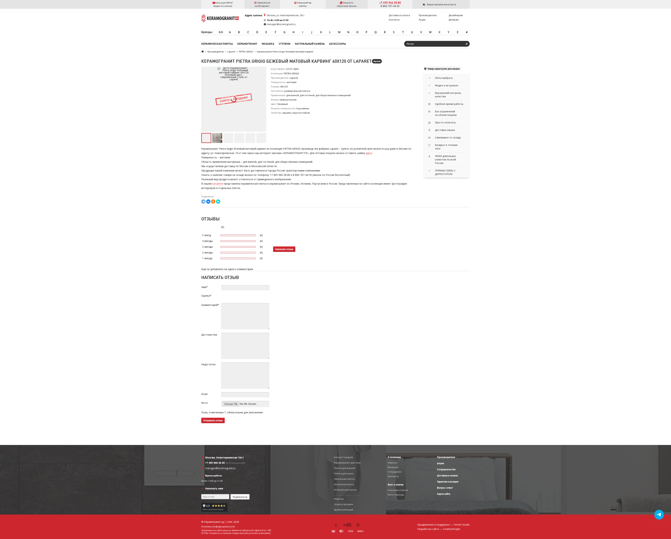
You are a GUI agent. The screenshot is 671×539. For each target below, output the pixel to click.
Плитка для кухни (343, 473)
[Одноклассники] (213, 201)
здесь (369, 153)
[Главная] (202, 51)
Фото (204, 402)
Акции (440, 463)
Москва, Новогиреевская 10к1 (224, 457)
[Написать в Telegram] (659, 515)
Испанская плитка (344, 484)
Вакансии (393, 467)
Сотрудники (394, 471)
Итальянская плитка (345, 489)
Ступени (284, 43)
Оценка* (206, 295)
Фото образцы (396, 494)
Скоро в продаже (343, 504)
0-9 (221, 32)
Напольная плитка (344, 478)
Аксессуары (337, 43)
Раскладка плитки (398, 490)
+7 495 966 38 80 (390, 2)
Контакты (393, 476)
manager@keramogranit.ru (281, 24)
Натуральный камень (310, 43)
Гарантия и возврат (448, 481)
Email (204, 394)
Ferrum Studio (462, 524)
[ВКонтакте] (208, 201)
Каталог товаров (343, 457)
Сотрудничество (446, 469)
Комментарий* (210, 305)
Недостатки (208, 364)
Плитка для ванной (344, 468)
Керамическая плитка (217, 43)
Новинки (339, 498)
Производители (446, 457)
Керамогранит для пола (347, 462)
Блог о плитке (395, 484)
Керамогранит (247, 43)
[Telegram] (203, 201)
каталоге (217, 183)
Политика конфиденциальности (218, 526)
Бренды (206, 32)
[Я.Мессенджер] (218, 201)
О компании (394, 457)
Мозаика (268, 43)
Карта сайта (443, 493)
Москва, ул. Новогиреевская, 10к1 (285, 15)
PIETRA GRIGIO (291, 73)
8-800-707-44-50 (390, 6)
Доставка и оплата (447, 475)
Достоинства (209, 334)
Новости (392, 462)
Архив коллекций (343, 509)
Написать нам (214, 488)
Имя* (204, 287)
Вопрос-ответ (445, 487)
